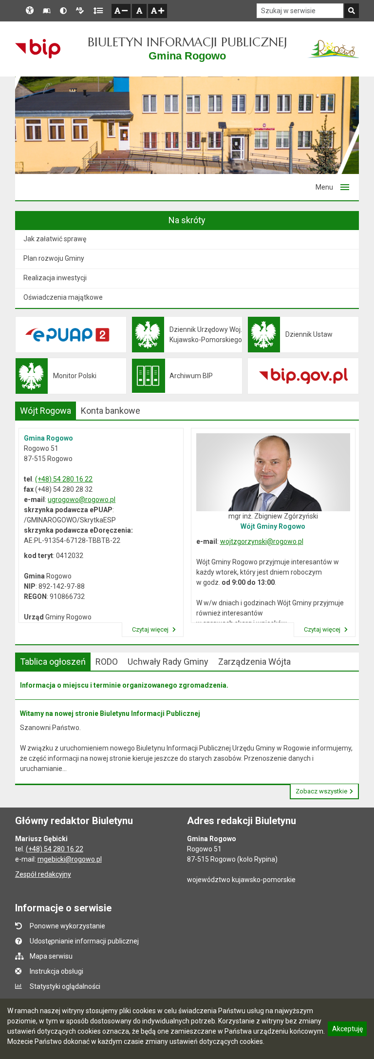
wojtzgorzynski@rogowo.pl (261, 541)
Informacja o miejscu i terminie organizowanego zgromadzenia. (124, 685)
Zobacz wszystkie (321, 791)
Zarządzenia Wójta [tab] (254, 661)
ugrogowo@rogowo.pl (81, 499)
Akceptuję (347, 1030)
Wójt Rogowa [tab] (45, 410)
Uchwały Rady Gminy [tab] (168, 661)
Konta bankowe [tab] (110, 410)
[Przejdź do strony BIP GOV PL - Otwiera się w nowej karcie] (37, 48)
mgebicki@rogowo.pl (69, 859)
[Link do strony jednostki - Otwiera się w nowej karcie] (333, 49)
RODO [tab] (106, 661)
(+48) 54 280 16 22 (64, 479)
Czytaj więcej (151, 629)
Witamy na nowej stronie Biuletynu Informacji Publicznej (110, 713)
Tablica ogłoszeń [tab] (53, 661)
